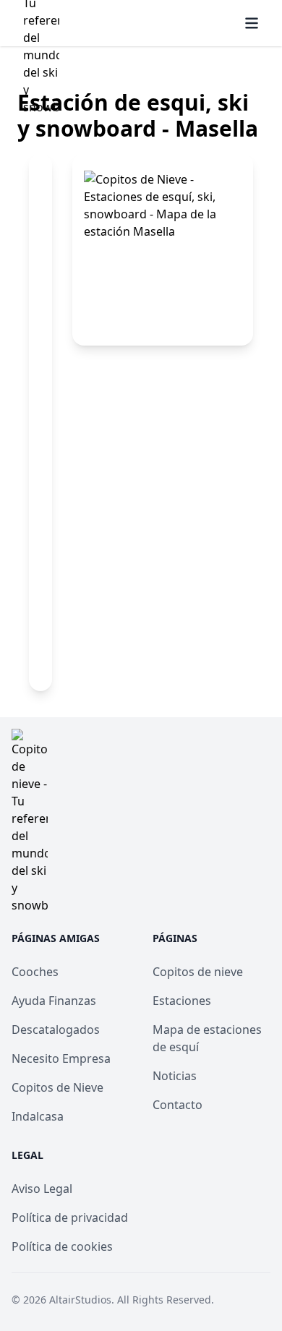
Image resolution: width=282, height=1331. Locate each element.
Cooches (35, 972)
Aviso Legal (42, 1189)
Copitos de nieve (198, 972)
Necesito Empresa (61, 1058)
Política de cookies (62, 1246)
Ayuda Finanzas (54, 1001)
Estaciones (182, 1001)
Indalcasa (38, 1116)
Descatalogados (56, 1029)
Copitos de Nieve (57, 1087)
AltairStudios (80, 1299)
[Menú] (252, 23)
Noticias (175, 1076)
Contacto (177, 1105)
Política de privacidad (70, 1217)
